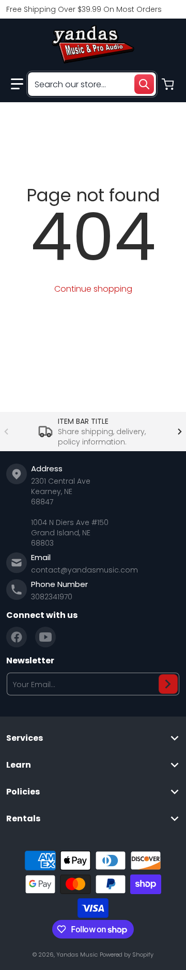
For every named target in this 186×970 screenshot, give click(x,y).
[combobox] (92, 84)
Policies (23, 792)
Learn (18, 765)
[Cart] (169, 84)
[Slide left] (6, 431)
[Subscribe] (168, 684)
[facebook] (16, 637)
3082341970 (51, 597)
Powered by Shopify (126, 954)
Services (24, 738)
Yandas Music (77, 954)
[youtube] (45, 637)
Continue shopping (93, 289)
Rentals (23, 819)
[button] (17, 84)
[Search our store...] (144, 84)
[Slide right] (180, 431)
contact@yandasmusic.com (84, 570)
